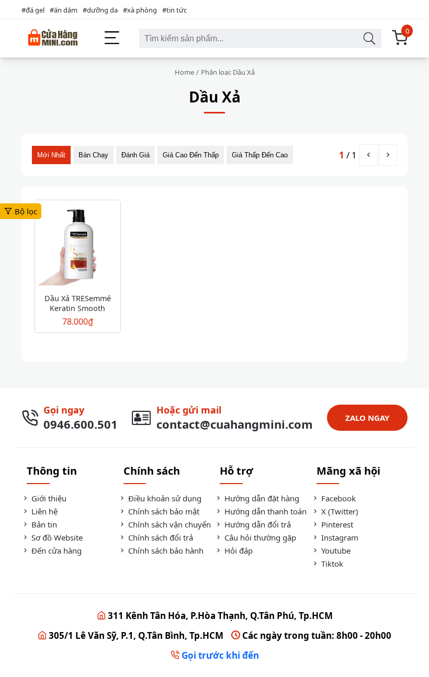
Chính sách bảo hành (165, 550)
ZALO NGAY (367, 417)
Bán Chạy (93, 155)
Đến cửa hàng (55, 550)
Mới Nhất (51, 155)
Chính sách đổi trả (159, 537)
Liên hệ (43, 511)
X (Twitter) (338, 511)
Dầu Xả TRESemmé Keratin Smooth (77, 303)
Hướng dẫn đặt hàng (260, 498)
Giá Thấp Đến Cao (260, 155)
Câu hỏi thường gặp (259, 537)
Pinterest (336, 524)
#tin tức (174, 10)
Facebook (337, 498)
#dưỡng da (100, 10)
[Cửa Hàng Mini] (52, 38)
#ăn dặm (63, 10)
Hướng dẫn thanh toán (264, 511)
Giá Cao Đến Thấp (191, 155)
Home (184, 72)
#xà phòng (140, 10)
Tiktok (331, 563)
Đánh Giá (135, 155)
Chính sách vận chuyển (168, 524)
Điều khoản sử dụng (163, 498)
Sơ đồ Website (56, 537)
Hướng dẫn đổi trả (256, 524)
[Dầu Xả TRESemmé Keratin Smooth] (77, 244)
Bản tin (43, 524)
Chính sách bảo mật (162, 511)
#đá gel (32, 10)
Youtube (335, 550)
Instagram (338, 537)
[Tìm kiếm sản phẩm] (369, 38)
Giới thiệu (47, 498)
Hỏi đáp (237, 550)
